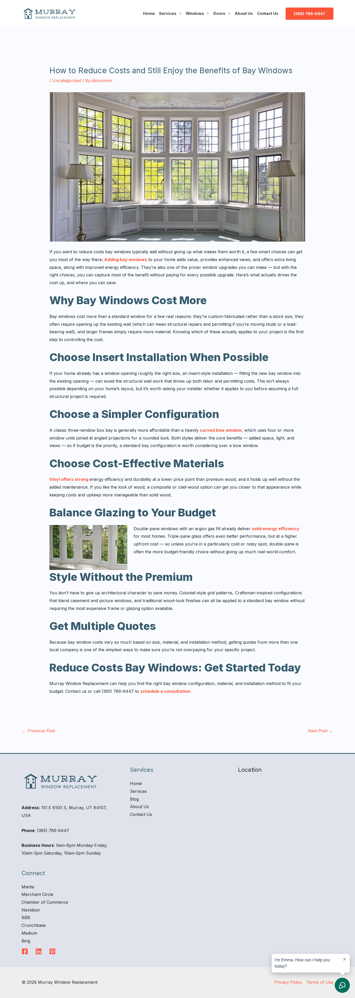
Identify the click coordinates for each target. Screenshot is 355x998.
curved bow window (221, 430)
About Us (244, 13)
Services (167, 13)
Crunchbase (34, 925)
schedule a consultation (165, 691)
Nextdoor (31, 910)
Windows (195, 13)
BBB (26, 917)
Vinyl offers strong (68, 479)
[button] (309, 14)
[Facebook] (25, 951)
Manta (28, 886)
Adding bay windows (125, 259)
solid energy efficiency (275, 528)
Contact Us (267, 13)
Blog (134, 799)
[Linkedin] (38, 951)
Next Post (320, 730)
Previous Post (38, 730)
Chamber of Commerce (45, 902)
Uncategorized (66, 80)
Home (149, 13)
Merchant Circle (37, 894)
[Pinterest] (52, 951)
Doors (219, 13)
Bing (26, 940)
